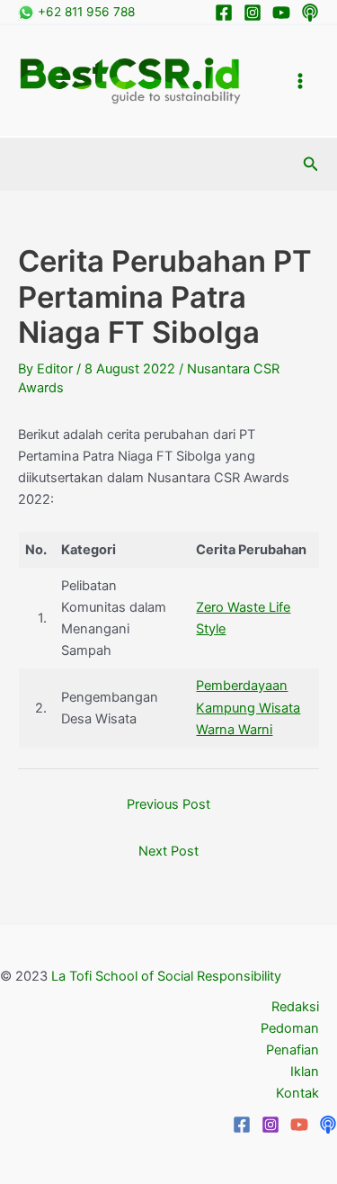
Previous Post (168, 804)
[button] (311, 164)
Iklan (304, 1071)
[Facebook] (224, 13)
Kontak (297, 1093)
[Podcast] (310, 13)
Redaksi (295, 1007)
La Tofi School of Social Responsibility (166, 976)
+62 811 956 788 (84, 11)
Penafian (292, 1050)
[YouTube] (299, 1125)
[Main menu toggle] (300, 81)
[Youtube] (281, 13)
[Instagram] (253, 13)
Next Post (168, 851)
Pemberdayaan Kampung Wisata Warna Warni (248, 707)
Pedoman (290, 1028)
